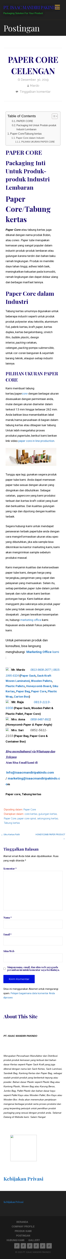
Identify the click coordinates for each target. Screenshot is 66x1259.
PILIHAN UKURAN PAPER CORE (38, 142)
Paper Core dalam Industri (30, 137)
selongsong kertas (47, 818)
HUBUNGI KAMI (15, 1240)
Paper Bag (23, 691)
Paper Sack (28, 675)
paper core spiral (26, 818)
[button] (57, 7)
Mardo (34, 85)
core (25, 393)
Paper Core (38, 691)
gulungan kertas (47, 813)
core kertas (31, 813)
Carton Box (21, 696)
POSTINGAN (23, 1235)
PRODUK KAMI (23, 1231)
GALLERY (34, 1240)
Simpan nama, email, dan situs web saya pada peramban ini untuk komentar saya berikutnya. (33, 968)
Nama (7, 917)
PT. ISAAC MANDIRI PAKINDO (30, 7)
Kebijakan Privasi (23, 1178)
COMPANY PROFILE (23, 1226)
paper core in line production (36, 441)
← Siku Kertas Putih (10, 834)
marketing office (30, 620)
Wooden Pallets (41, 681)
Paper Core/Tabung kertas (26, 133)
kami (42, 652)
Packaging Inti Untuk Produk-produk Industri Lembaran (36, 127)
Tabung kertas (12, 822)
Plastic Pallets (15, 686)
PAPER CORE (24, 121)
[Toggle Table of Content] (53, 116)
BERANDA (22, 1222)
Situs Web (8, 951)
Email (7, 934)
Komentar (10, 868)
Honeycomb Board (38, 686)
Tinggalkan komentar (35, 91)
